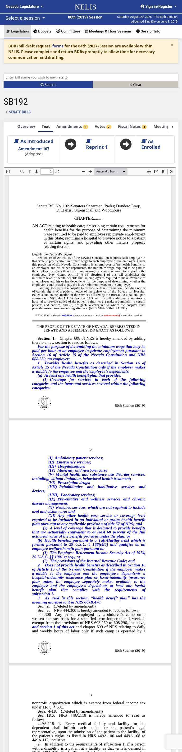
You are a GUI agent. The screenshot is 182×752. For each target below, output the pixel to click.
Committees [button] (70, 31)
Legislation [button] (19, 31)
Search (50, 84)
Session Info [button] (150, 31)
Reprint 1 (97, 147)
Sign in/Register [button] (158, 6)
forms (58, 46)
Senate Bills (20, 112)
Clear (136, 84)
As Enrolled (151, 144)
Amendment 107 (33, 148)
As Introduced (36, 141)
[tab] (26, 127)
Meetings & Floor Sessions (110, 31)
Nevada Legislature (23, 6)
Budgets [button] (44, 31)
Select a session (23, 18)
